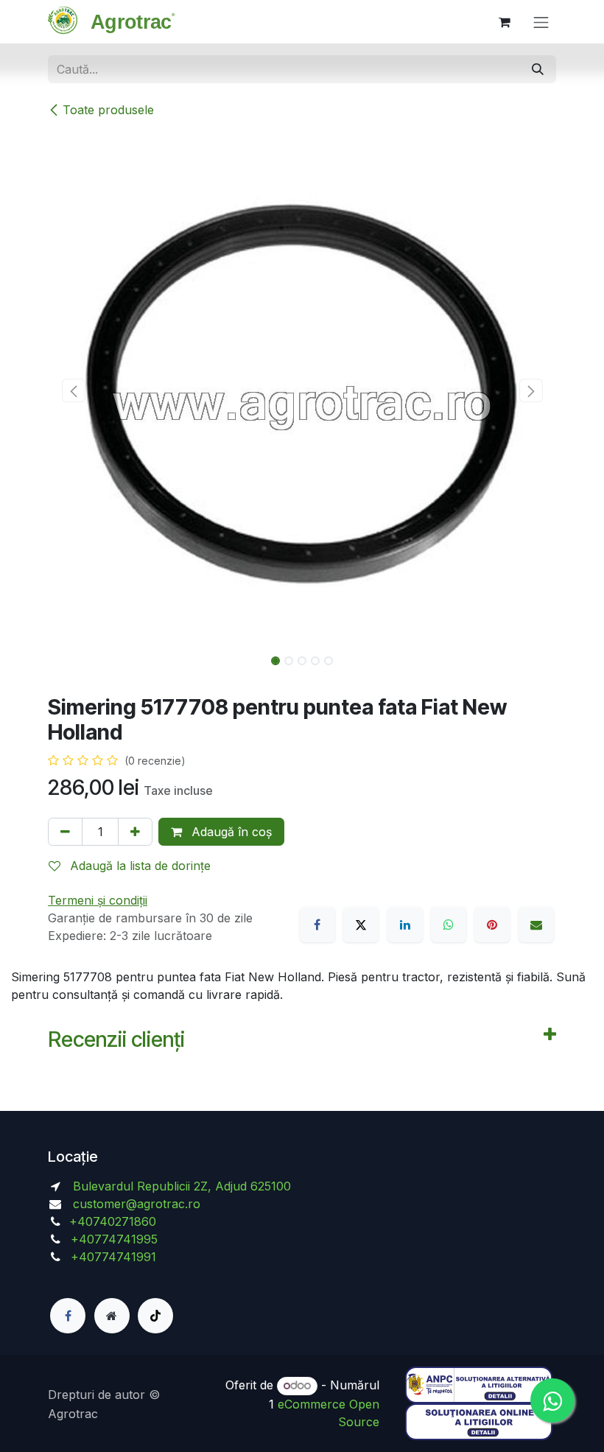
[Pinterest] (492, 924)
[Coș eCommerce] (504, 22)
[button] (73, 390)
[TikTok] (155, 1315)
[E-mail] (536, 924)
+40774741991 (113, 1256)
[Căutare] (537, 69)
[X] (361, 924)
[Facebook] (317, 924)
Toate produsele (108, 109)
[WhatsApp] (448, 924)
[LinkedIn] (405, 924)
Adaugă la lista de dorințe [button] (138, 865)
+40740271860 (114, 1221)
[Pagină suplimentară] (112, 1315)
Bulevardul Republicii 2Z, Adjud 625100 (180, 1186)
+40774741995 (112, 1239)
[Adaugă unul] (135, 832)
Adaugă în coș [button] (230, 831)
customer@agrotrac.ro (136, 1203)
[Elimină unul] (65, 832)
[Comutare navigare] (541, 22)
